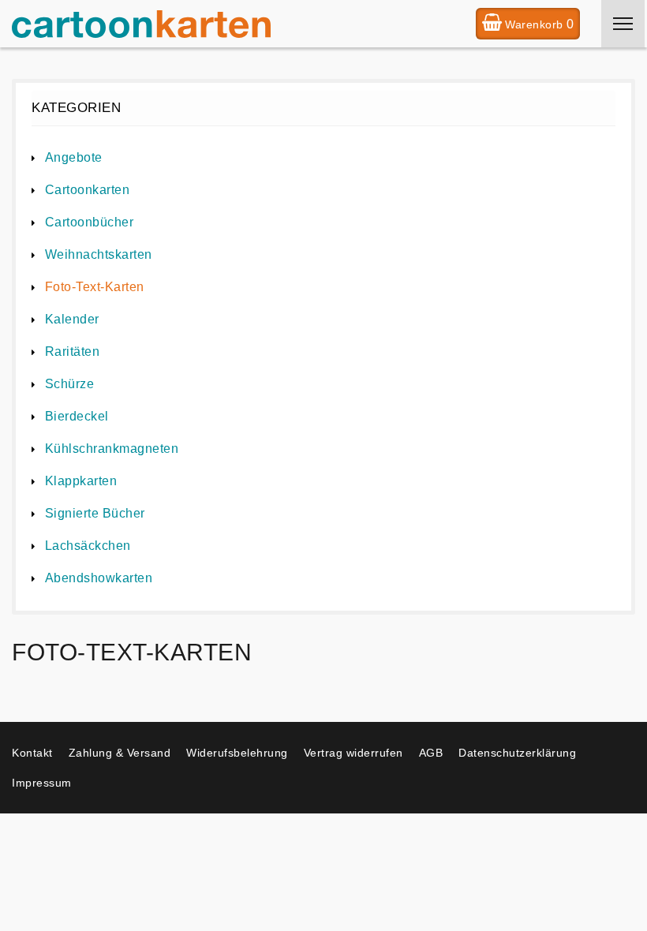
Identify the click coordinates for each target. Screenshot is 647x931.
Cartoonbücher (89, 222)
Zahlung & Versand (120, 752)
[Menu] (623, 23)
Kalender (72, 319)
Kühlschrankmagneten (111, 448)
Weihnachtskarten (98, 254)
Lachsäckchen (88, 545)
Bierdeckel (77, 416)
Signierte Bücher (95, 513)
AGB (431, 752)
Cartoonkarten (87, 189)
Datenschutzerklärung (517, 752)
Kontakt (32, 752)
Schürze (69, 384)
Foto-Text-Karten (94, 287)
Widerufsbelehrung (237, 752)
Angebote (74, 157)
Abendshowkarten (98, 578)
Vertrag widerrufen (353, 752)
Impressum (42, 782)
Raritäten (72, 351)
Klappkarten (81, 481)
